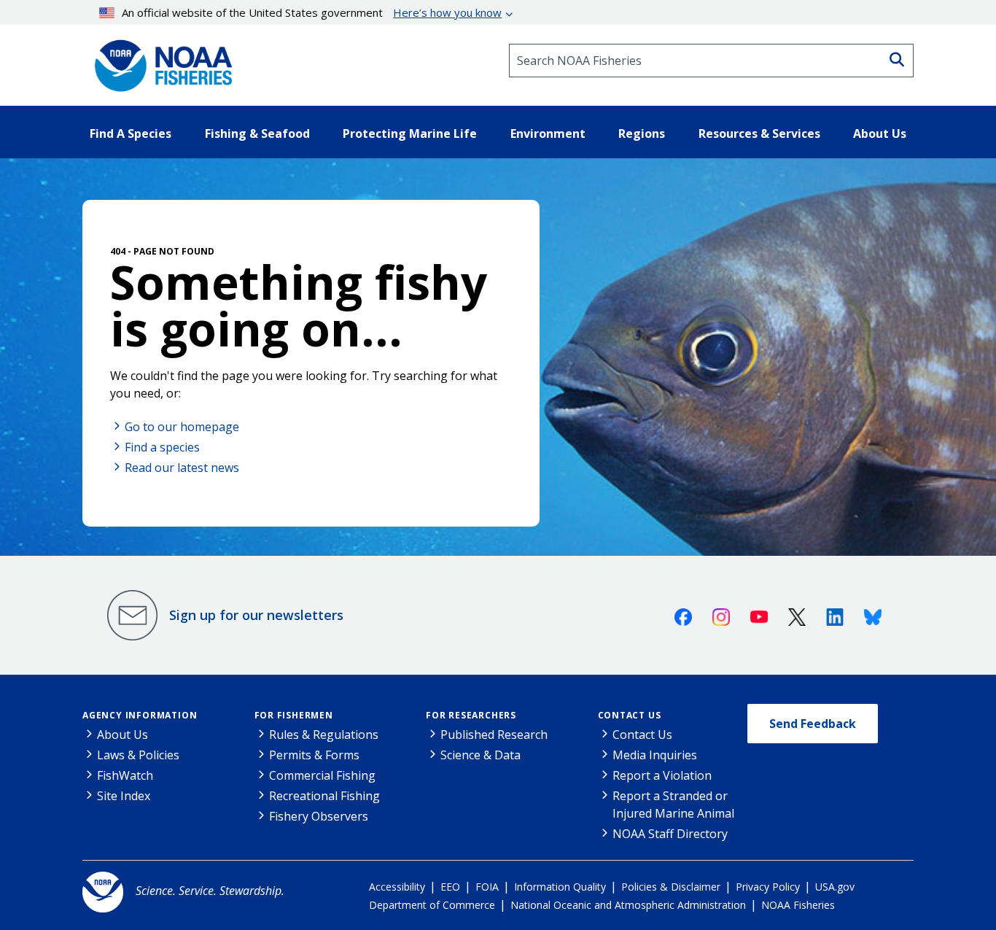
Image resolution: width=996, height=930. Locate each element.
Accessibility (397, 887)
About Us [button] (879, 133)
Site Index (123, 796)
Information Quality (560, 887)
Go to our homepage (182, 427)
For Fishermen (293, 715)
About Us (122, 734)
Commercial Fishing (322, 775)
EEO (450, 887)
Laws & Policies (138, 755)
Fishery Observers (318, 816)
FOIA (487, 887)
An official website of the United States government (312, 12)
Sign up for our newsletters (256, 615)
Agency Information (139, 715)
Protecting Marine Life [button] (410, 133)
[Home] (159, 61)
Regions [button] (641, 133)
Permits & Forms (314, 755)
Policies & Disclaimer (670, 887)
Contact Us (629, 715)
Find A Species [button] (130, 133)
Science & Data (480, 755)
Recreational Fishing (324, 796)
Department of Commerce (432, 905)
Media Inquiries (654, 755)
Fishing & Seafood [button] (257, 133)
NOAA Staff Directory (670, 834)
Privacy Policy (768, 887)
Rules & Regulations (323, 734)
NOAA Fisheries (798, 905)
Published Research (494, 734)
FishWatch (125, 775)
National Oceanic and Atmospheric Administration (628, 905)
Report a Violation (662, 775)
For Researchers (471, 715)
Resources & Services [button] (759, 133)
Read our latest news (182, 468)
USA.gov (835, 887)
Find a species (162, 447)
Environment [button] (547, 133)
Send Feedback (812, 724)
